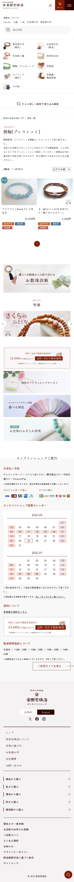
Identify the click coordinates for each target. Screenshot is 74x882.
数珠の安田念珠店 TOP (13, 118)
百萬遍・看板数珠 (51, 76)
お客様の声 (12, 752)
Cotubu (7, 22)
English (46, 712)
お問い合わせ (14, 765)
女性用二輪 (18, 55)
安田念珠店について (18, 739)
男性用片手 (45, 22)
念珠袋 (50, 66)
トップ (10, 732)
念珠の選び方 (14, 745)
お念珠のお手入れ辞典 (16, 829)
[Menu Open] (69, 5)
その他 (16, 86)
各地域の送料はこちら (15, 611)
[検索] (7, 29)
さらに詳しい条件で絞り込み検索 (40, 104)
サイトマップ (11, 863)
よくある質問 (11, 840)
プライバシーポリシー (16, 852)
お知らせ (8, 846)
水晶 (15, 22)
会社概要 (11, 759)
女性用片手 (32, 22)
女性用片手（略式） (53, 46)
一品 (22, 22)
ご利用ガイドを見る (50, 666)
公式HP (28, 712)
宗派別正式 (53, 55)
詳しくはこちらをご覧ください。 (51, 596)
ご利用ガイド (11, 835)
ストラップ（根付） (18, 76)
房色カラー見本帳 (13, 823)
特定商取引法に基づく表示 (18, 857)
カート (59, 7)
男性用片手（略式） (18, 46)
